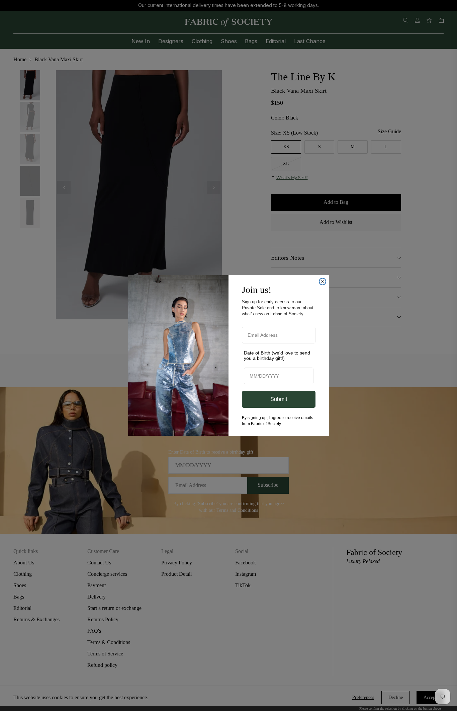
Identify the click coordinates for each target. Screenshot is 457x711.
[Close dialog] (322, 281)
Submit (278, 399)
